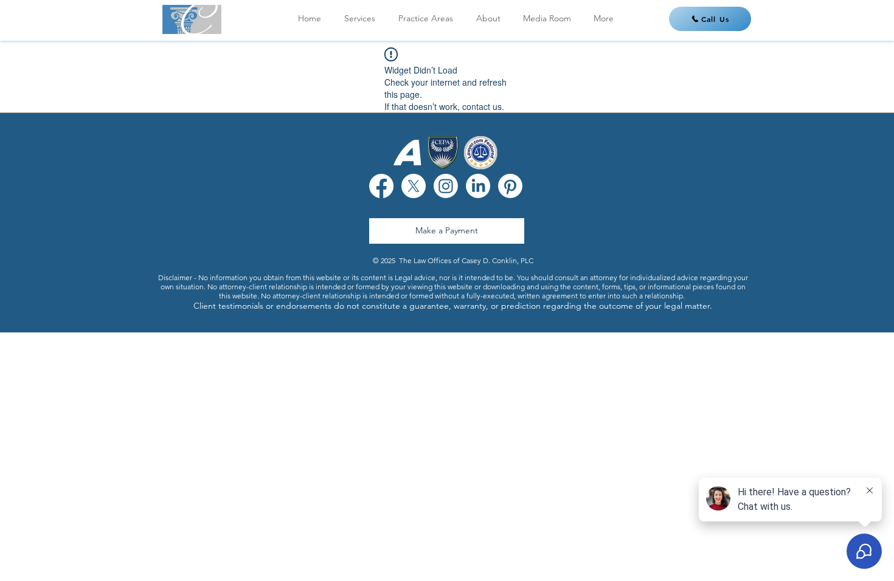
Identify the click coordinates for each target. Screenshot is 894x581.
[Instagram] (446, 186)
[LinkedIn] (478, 186)
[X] (413, 186)
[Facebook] (381, 186)
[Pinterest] (510, 186)
